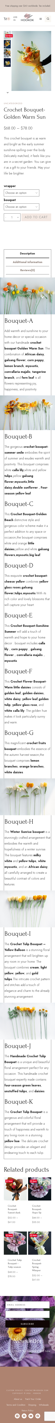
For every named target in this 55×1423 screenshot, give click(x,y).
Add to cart (36, 217)
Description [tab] (27, 254)
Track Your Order (33, 1399)
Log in (15, 18)
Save (10, 36)
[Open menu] (40, 19)
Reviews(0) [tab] (27, 270)
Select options (16, 1227)
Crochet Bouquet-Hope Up (37, 1209)
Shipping (32, 1405)
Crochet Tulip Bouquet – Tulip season (15, 1263)
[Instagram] (17, 1415)
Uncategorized (13, 103)
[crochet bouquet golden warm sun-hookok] (31, 61)
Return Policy (27, 1410)
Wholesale (44, 1405)
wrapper (10, 186)
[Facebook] (37, 1415)
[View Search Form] (48, 19)
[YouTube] (30, 1415)
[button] (7, 44)
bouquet (10, 200)
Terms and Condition (15, 1405)
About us (18, 1399)
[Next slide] (7, 92)
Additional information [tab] (27, 262)
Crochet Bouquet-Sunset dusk (14, 1209)
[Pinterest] (24, 1415)
